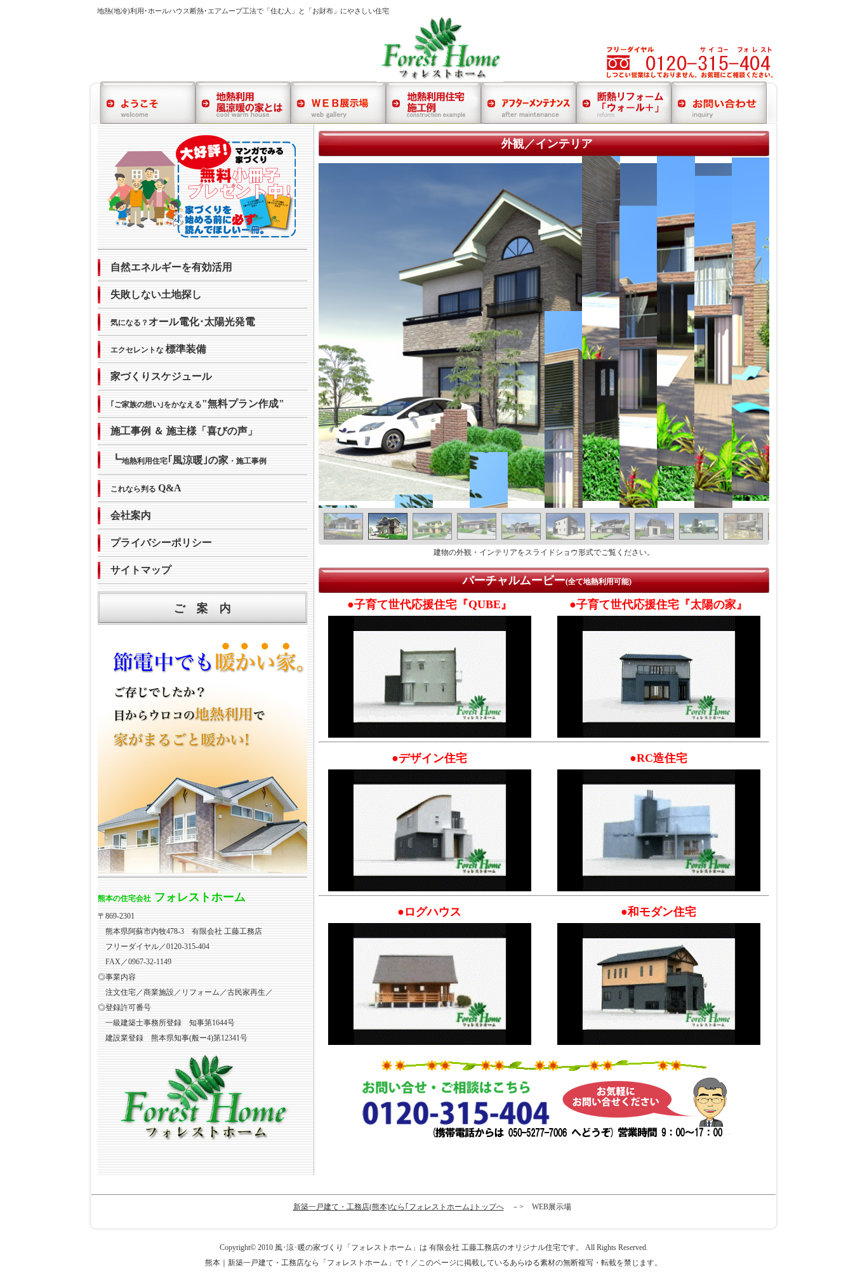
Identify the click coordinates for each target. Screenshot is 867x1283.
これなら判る (146, 487)
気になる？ (182, 321)
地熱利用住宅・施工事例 (192, 459)
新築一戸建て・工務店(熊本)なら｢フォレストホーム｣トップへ (398, 1206)
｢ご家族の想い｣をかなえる (197, 403)
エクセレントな (158, 348)
